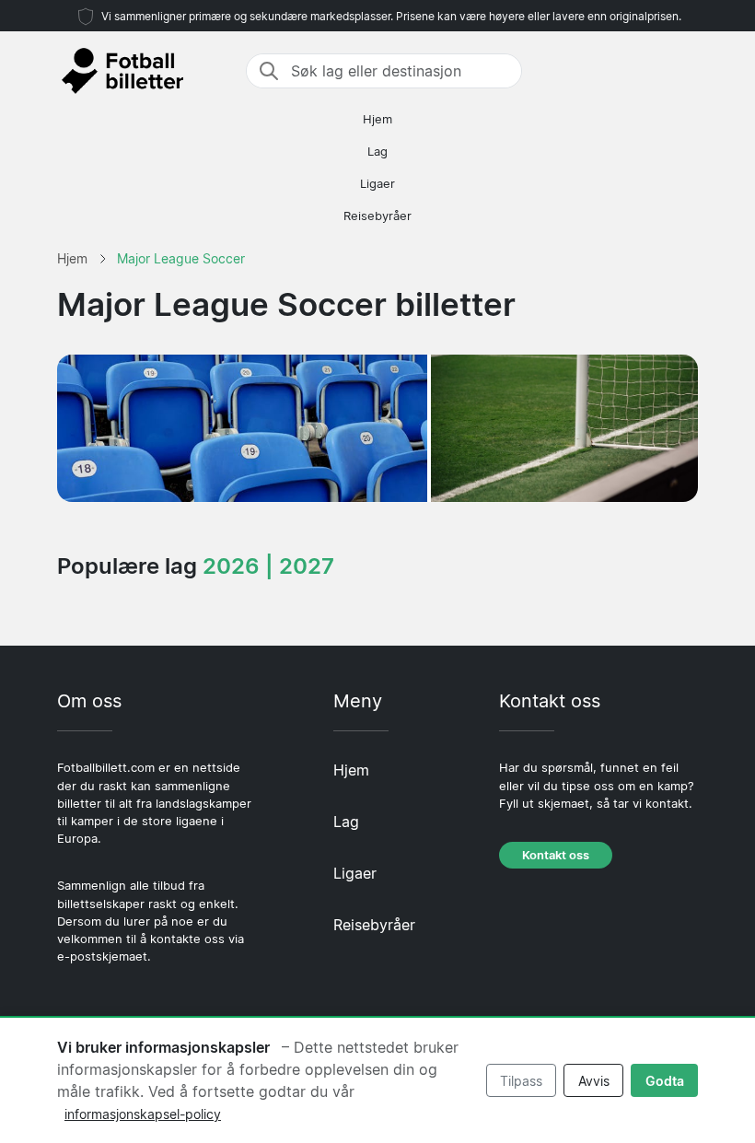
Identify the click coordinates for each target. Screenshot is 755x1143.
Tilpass (521, 1081)
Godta (664, 1081)
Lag (377, 151)
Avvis (594, 1081)
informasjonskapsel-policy (142, 1114)
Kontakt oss (555, 855)
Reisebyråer (377, 216)
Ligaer (377, 184)
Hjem (377, 119)
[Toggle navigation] (687, 71)
